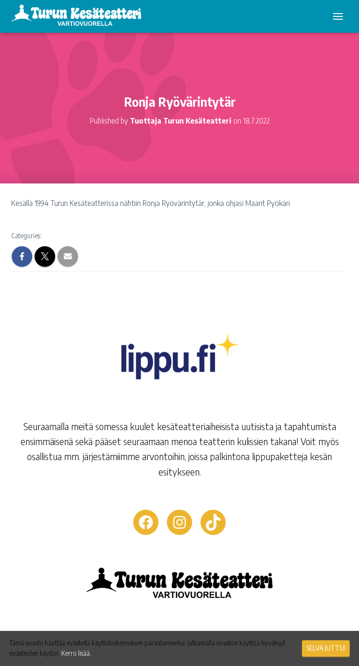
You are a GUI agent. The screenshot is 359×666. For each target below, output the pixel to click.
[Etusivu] (79, 16)
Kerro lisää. (76, 653)
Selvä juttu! (325, 648)
